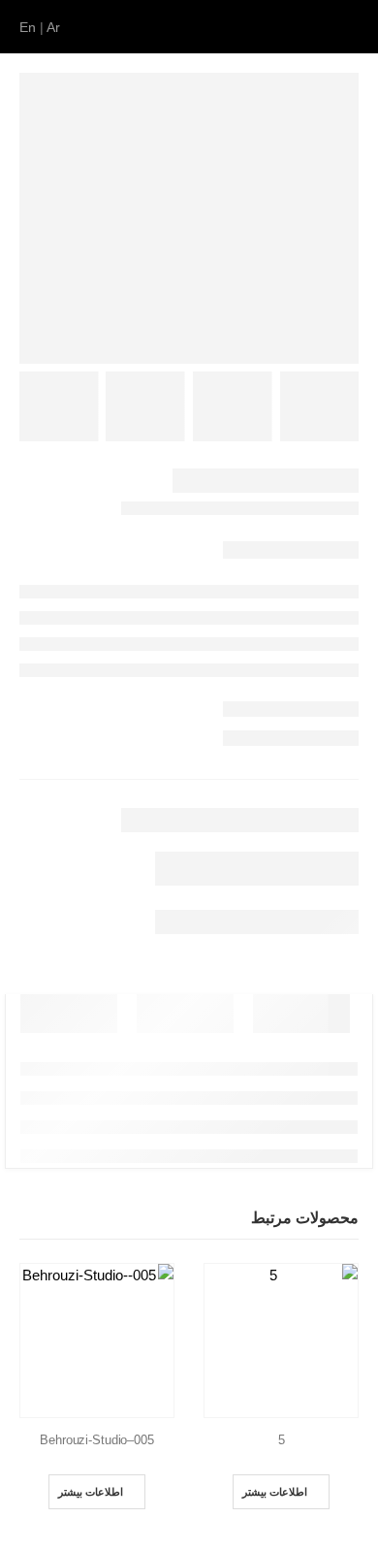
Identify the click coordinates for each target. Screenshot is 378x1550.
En (27, 27)
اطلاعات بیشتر (274, 1492)
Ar (53, 27)
